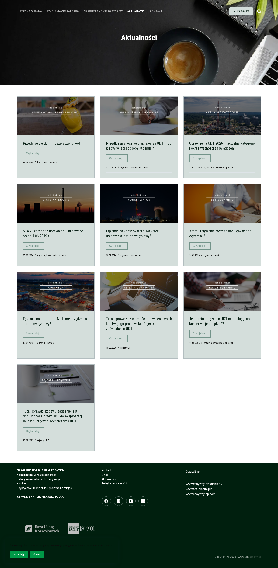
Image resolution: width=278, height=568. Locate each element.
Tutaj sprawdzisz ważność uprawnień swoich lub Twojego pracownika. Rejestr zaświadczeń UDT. (139, 324)
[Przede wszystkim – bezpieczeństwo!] (55, 116)
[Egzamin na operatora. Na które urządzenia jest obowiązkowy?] (55, 291)
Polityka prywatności (114, 483)
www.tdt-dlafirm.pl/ (199, 489)
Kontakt (156, 11)
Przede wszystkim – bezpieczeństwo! (51, 143)
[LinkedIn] (143, 501)
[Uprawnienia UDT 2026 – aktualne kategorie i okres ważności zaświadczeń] (222, 116)
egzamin (124, 167)
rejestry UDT (126, 348)
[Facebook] (106, 501)
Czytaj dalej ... (35, 154)
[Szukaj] (259, 11)
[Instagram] (118, 501)
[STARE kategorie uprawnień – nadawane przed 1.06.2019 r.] (55, 203)
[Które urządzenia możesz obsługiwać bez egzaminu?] (222, 203)
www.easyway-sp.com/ (201, 494)
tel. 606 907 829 (241, 11)
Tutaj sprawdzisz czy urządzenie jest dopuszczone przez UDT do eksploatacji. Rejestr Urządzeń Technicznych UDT (53, 416)
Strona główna (30, 11)
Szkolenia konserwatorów (103, 11)
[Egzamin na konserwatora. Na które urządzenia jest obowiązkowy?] (139, 203)
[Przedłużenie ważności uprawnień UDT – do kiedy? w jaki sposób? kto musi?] (139, 116)
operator (53, 162)
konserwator (43, 162)
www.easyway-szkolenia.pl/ (204, 484)
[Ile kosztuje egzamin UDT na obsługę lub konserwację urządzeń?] (222, 291)
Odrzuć (36, 554)
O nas (105, 474)
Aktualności (136, 11)
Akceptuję (19, 554)
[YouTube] (131, 501)
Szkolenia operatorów (63, 11)
